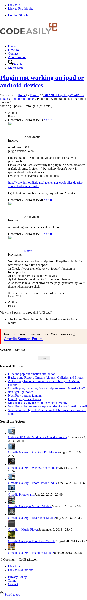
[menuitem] (47, 46)
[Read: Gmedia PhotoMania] (11, 491)
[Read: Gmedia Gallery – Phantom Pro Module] (11, 448)
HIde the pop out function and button (31, 374)
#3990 (48, 234)
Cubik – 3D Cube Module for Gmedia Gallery (37, 437)
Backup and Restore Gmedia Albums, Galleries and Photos (46, 377)
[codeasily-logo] (30, 39)
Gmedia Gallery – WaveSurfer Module (33, 467)
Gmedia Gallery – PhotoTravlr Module (33, 483)
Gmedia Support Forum (23, 338)
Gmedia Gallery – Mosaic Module (30, 506)
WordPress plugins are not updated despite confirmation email (47, 406)
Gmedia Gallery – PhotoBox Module (31, 541)
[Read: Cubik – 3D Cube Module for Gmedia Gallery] (11, 433)
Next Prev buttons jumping (25, 395)
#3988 (48, 200)
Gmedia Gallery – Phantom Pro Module (33, 452)
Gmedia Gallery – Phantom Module (31, 552)
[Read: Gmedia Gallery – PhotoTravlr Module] (11, 479)
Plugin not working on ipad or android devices (42, 81)
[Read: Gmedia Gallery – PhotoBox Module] (11, 537)
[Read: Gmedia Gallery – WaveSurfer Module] (11, 464)
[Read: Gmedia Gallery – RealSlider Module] (11, 514)
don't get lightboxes (20, 392)
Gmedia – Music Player (23, 529)
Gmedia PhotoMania (21, 494)
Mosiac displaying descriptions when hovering (37, 402)
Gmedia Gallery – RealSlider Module (32, 518)
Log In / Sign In (18, 15)
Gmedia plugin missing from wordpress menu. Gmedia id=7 (46, 388)
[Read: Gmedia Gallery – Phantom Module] (11, 549)
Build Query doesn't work (24, 399)
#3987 (48, 120)
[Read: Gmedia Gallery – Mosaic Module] (11, 502)
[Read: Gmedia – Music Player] (11, 526)
